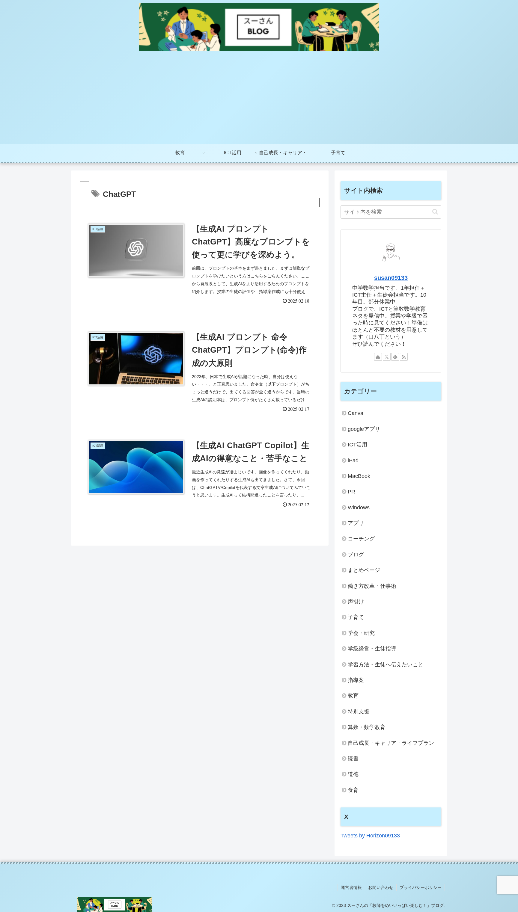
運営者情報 (351, 887)
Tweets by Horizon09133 (370, 836)
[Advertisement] (259, 99)
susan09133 (391, 277)
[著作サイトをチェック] (378, 357)
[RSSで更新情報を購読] (404, 357)
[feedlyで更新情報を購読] (395, 357)
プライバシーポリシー (421, 887)
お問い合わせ (380, 887)
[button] (435, 211)
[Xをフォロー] (387, 357)
